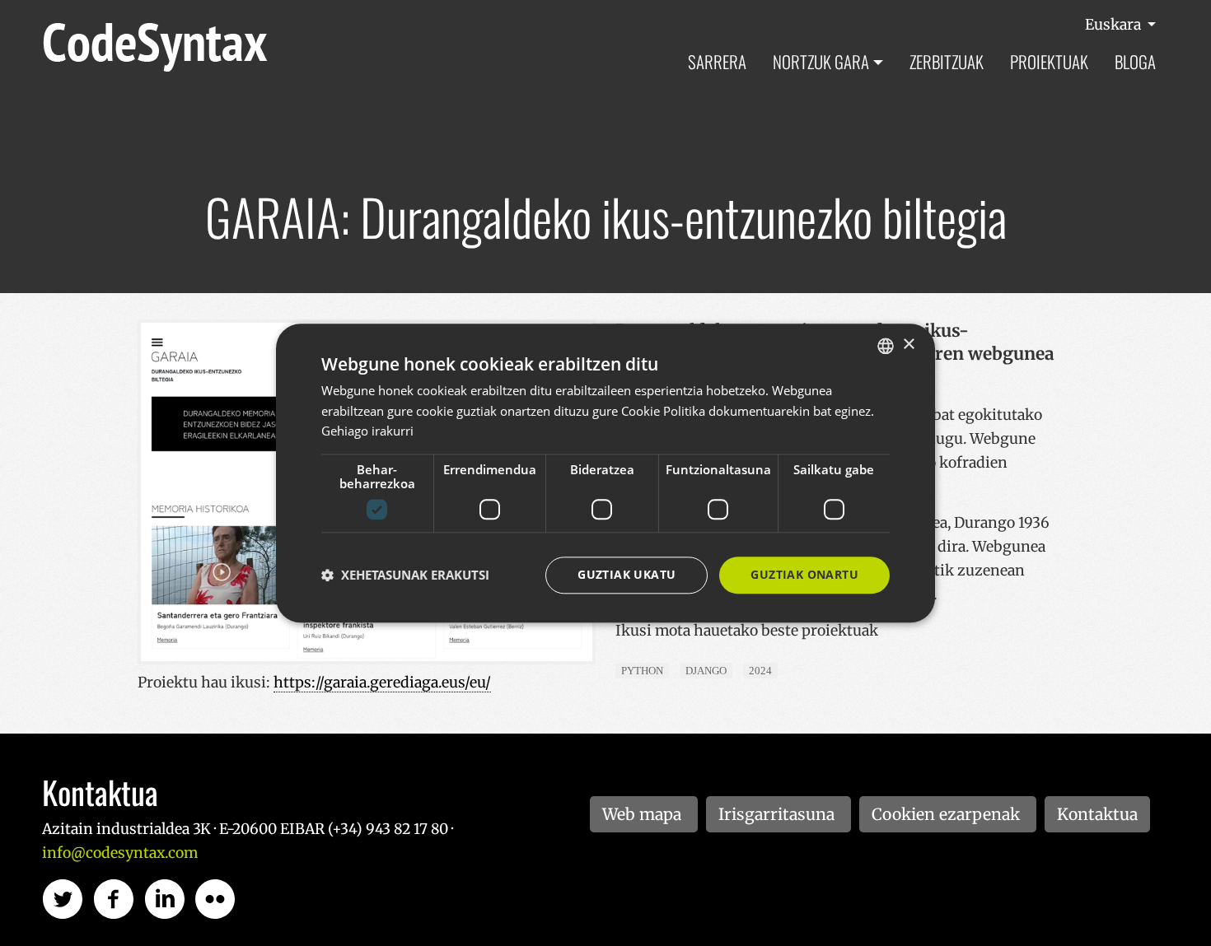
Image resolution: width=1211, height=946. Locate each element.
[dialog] (605, 473)
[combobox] (885, 346)
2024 (760, 670)
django (706, 670)
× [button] (908, 344)
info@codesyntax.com (120, 853)
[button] (405, 575)
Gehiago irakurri (367, 431)
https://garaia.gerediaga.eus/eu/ (382, 682)
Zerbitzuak (946, 61)
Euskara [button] (1114, 25)
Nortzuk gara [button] (821, 61)
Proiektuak (1049, 61)
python (642, 670)
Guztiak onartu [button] (804, 574)
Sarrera (717, 61)
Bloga (1135, 61)
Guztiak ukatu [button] (626, 574)
